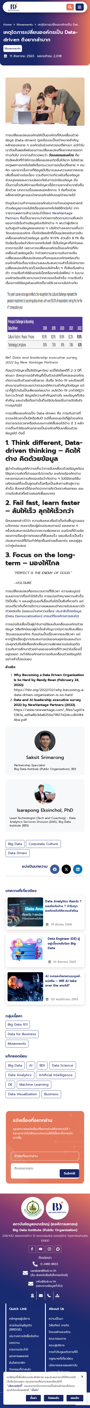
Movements (25, 24)
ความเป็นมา (56, 1319)
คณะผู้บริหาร (56, 1345)
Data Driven (17, 853)
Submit (69, 1173)
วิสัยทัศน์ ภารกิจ (59, 1325)
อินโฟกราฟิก (17, 1363)
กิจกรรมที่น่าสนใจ (20, 1369)
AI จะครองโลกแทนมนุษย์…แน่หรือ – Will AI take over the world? (63, 981)
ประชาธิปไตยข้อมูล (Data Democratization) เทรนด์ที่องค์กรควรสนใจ (43, 614)
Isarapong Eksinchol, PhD (45, 810)
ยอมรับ (75, 1398)
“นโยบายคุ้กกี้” (15, 1386)
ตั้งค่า (33, 1398)
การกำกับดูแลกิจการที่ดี (63, 1352)
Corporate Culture (43, 843)
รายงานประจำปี (18, 1349)
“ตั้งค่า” (34, 1390)
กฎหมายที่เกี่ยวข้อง (61, 1358)
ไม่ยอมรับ (53, 1398)
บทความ (14, 1343)
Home (7, 24)
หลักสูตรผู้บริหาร (19, 1319)
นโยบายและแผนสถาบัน (63, 1365)
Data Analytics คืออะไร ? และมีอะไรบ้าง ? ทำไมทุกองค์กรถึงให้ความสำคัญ (63, 906)
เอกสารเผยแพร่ (18, 1356)
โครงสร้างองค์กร (60, 1332)
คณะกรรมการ (57, 1339)
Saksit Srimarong (45, 757)
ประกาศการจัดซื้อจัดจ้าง (24, 1336)
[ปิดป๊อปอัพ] (82, 1377)
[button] (54, 869)
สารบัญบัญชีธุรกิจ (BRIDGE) (20, 1327)
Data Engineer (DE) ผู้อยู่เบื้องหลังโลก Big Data (64, 943)
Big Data (15, 843)
